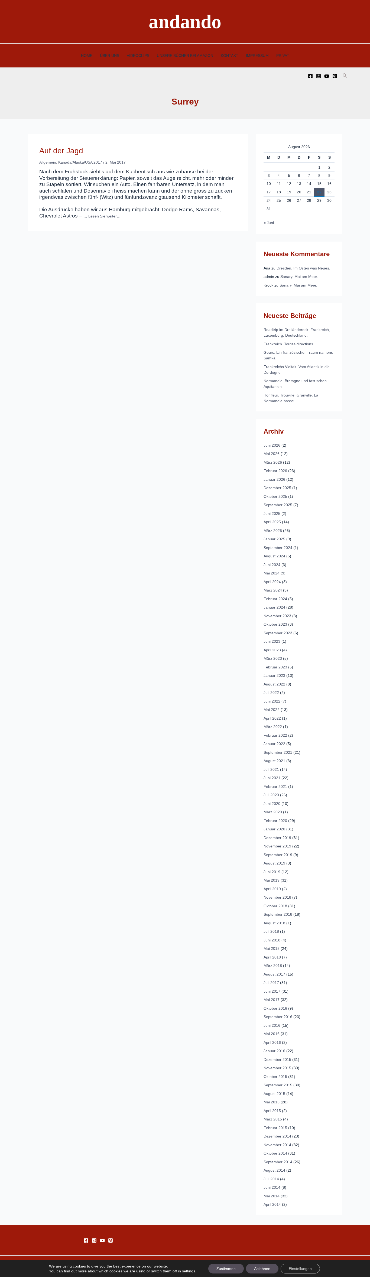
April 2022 (272, 718)
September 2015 (278, 1085)
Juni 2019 (272, 872)
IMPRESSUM (257, 55)
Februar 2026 (275, 471)
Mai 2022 (272, 709)
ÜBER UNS (109, 55)
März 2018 (273, 965)
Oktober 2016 (275, 1008)
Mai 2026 (272, 453)
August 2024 (274, 556)
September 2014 (278, 1162)
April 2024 (272, 582)
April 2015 (272, 1111)
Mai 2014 (272, 1196)
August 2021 (274, 761)
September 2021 (278, 752)
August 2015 (274, 1093)
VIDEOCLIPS (138, 55)
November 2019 (277, 846)
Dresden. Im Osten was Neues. (303, 268)
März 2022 (273, 726)
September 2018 (278, 914)
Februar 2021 (275, 786)
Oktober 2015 (275, 1076)
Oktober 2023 (275, 624)
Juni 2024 (272, 565)
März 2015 (273, 1119)
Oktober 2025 (275, 496)
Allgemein (47, 162)
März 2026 (273, 462)
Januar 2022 (274, 744)
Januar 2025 (274, 539)
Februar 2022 (275, 735)
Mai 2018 (272, 948)
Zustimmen (226, 1268)
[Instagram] (318, 76)
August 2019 (274, 863)
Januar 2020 (274, 829)
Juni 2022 (272, 701)
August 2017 (274, 974)
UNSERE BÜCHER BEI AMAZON (185, 55)
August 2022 (274, 684)
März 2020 (273, 812)
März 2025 (273, 530)
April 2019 (272, 889)
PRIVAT (282, 55)
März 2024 (273, 590)
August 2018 (274, 923)
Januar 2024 (274, 607)
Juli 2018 (271, 931)
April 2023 (272, 650)
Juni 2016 (272, 1025)
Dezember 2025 (277, 488)
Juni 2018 (272, 940)
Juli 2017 (271, 982)
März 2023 (273, 658)
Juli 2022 (271, 692)
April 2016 (272, 1042)
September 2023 (278, 633)
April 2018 (272, 957)
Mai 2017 (272, 999)
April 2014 (272, 1204)
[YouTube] (326, 76)
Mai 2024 (272, 573)
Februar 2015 (275, 1128)
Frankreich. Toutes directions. (289, 344)
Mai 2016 (272, 1034)
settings (188, 1271)
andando (185, 22)
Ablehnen (262, 1268)
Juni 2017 (272, 991)
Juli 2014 (271, 1179)
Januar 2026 (274, 479)
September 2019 (278, 855)
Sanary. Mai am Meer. (299, 276)
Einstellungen (300, 1268)
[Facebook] (310, 76)
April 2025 (272, 522)
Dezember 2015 (277, 1059)
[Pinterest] (334, 76)
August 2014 (274, 1170)
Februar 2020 (275, 820)
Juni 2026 (272, 445)
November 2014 (277, 1145)
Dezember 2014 (277, 1136)
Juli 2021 (271, 769)
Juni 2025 (272, 513)
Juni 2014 (272, 1187)
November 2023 (277, 616)
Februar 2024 (275, 599)
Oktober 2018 (275, 906)
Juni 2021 (272, 778)
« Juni (269, 222)
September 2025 (278, 505)
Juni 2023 (272, 641)
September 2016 (278, 1017)
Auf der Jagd (61, 151)
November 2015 (277, 1068)
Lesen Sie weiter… (104, 216)
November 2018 (277, 897)
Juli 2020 (271, 795)
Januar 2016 (274, 1051)
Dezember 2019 (277, 838)
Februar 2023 (275, 667)
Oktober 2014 (275, 1153)
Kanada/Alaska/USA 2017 (80, 162)
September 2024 (278, 547)
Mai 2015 (272, 1102)
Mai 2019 (272, 880)
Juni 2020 (272, 803)
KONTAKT (229, 55)
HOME (86, 55)
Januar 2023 (274, 675)
